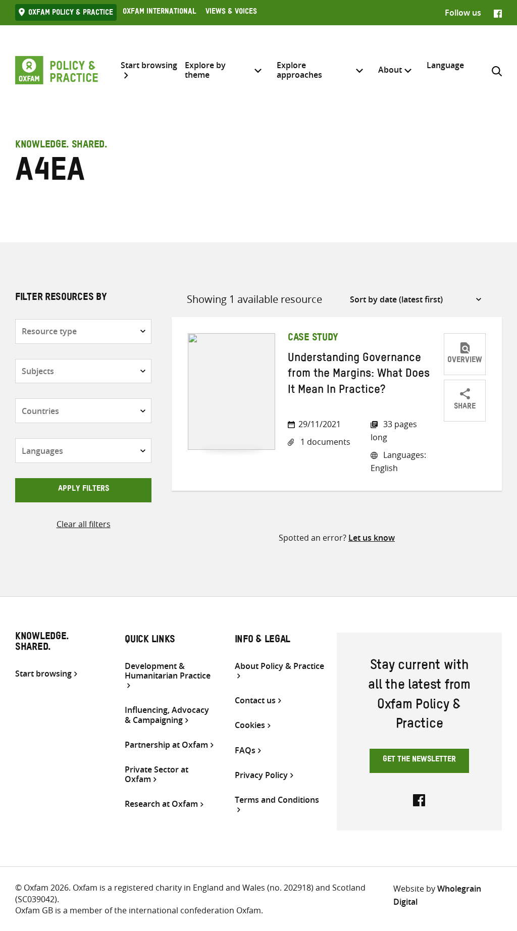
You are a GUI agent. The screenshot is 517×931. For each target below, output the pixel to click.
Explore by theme (205, 70)
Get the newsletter (419, 760)
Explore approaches (299, 70)
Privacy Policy (261, 775)
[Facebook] (498, 13)
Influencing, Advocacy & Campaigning (167, 715)
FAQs (245, 750)
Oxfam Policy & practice (70, 14)
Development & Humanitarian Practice (168, 671)
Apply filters (83, 490)
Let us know (371, 537)
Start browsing (149, 66)
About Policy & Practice (279, 666)
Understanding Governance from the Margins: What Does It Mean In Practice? (359, 375)
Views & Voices (231, 13)
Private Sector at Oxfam (156, 774)
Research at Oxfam (161, 804)
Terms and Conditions (277, 800)
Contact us (255, 700)
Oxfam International (159, 13)
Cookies (250, 725)
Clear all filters (84, 524)
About (390, 69)
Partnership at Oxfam (166, 745)
